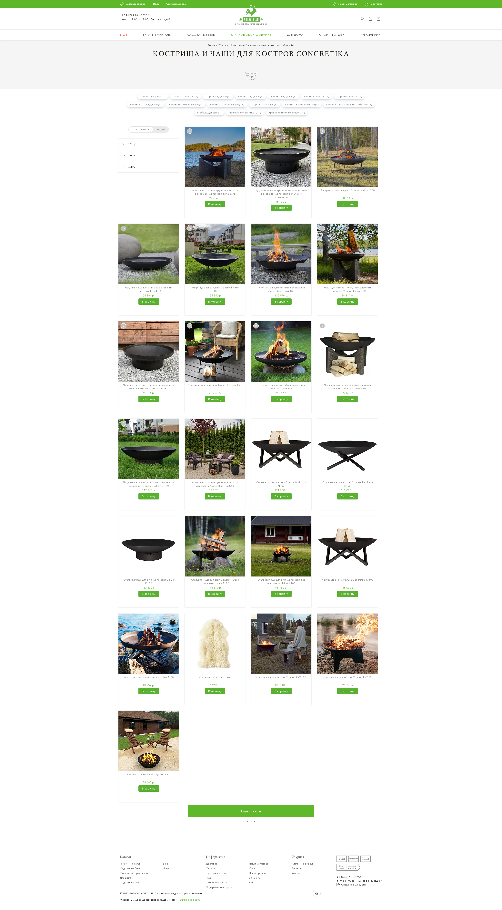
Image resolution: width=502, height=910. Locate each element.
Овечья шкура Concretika (215, 677)
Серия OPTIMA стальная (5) (301, 104)
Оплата (210, 868)
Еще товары (251, 811)
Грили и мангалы (157, 34)
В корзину (215, 204)
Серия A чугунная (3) (185, 96)
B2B (251, 882)
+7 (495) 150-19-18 (135, 15)
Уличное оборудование (251, 34)
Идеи (156, 3)
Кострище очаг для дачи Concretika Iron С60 (215, 384)
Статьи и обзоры (176, 3)
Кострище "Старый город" (251, 76)
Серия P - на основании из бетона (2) (349, 104)
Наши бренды (257, 873)
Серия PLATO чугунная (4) (145, 104)
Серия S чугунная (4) (218, 96)
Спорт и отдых (332, 34)
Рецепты (297, 868)
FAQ (208, 877)
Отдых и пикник (129, 882)
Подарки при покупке (219, 887)
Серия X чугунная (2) (152, 96)
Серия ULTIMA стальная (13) (227, 104)
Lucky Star (360, 884)
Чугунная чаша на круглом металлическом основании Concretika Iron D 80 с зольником (281, 194)
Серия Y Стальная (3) (264, 104)
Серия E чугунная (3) (316, 96)
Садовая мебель (201, 34)
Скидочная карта (216, 882)
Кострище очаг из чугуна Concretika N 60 (149, 677)
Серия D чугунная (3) (283, 96)
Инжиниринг (371, 34)
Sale (123, 34)
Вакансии (255, 877)
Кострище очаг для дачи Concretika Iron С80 (347, 190)
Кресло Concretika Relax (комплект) (148, 774)
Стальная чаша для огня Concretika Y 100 (281, 677)
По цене (161, 129)
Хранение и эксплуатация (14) (287, 112)
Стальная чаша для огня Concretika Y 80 (347, 677)
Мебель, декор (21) (209, 112)
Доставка (376, 3)
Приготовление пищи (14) (245, 112)
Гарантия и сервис (217, 873)
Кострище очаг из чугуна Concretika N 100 (347, 579)
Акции (296, 873)
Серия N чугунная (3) (349, 96)
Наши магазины (347, 3)
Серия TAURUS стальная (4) (185, 104)
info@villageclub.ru (189, 899)
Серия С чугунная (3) (250, 96)
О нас (252, 868)
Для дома (295, 34)
